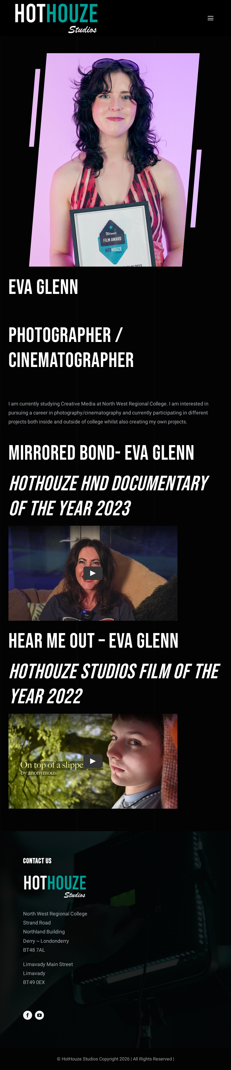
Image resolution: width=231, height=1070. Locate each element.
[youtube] (39, 1015)
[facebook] (27, 1015)
